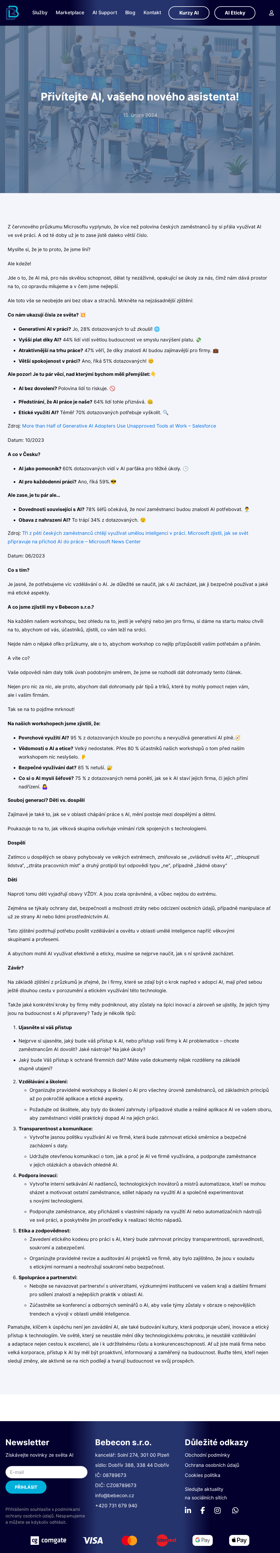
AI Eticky (235, 13)
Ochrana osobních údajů (212, 1465)
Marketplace (70, 12)
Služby (40, 12)
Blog (130, 12)
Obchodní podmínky (207, 1455)
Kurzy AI (189, 13)
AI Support (104, 12)
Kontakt (152, 12)
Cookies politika (202, 1475)
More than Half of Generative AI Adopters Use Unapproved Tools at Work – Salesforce (119, 426)
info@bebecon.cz (114, 1495)
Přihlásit (26, 1487)
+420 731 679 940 (116, 1505)
